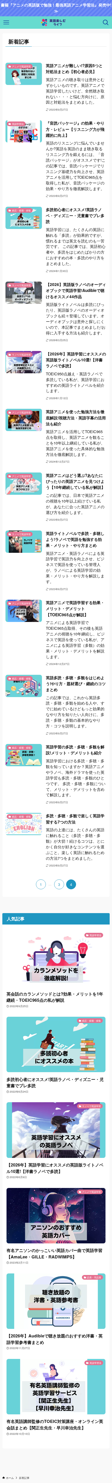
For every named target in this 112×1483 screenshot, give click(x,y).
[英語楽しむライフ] (56, 22)
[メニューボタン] (6, 22)
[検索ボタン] (105, 22)
